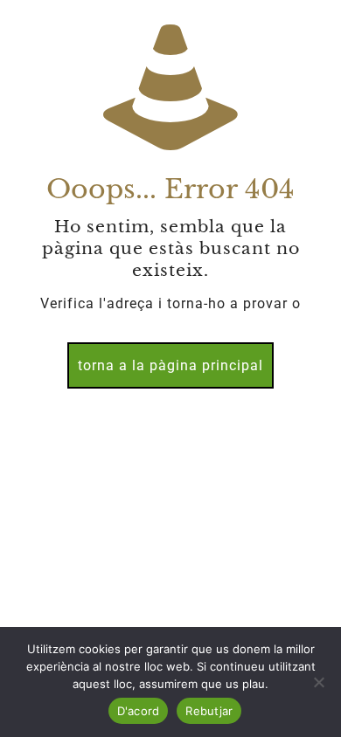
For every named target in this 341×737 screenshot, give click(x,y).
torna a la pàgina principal (170, 365)
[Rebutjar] (319, 682)
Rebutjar (209, 711)
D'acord (138, 711)
